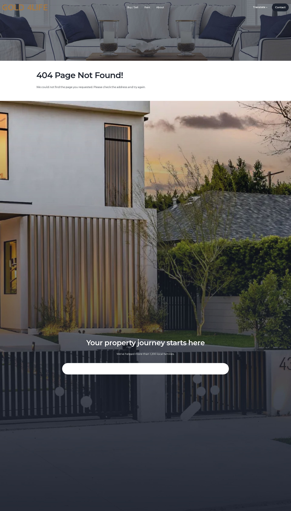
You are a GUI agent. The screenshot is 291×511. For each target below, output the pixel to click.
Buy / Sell (132, 7)
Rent (147, 7)
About (160, 7)
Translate (259, 7)
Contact (280, 7)
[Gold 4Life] (24, 7)
